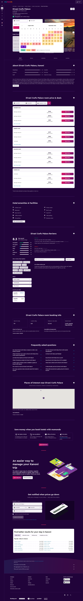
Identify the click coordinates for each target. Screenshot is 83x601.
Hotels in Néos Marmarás (48, 548)
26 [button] (30, 43)
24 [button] (24, 43)
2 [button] (52, 32)
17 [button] (24, 40)
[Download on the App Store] (66, 582)
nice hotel (24, 264)
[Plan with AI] (2, 16)
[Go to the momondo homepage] (8, 1)
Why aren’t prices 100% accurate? (21, 569)
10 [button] (24, 37)
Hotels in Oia (46, 544)
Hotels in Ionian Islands (36, 6)
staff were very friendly (17, 262)
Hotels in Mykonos (47, 541)
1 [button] (39, 32)
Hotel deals (14, 6)
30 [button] (22, 46)
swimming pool (27, 262)
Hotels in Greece (28, 6)
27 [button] (33, 43)
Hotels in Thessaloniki (18, 544)
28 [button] (36, 43)
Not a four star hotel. (41, 248)
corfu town (15, 270)
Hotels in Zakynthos (18, 548)
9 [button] (52, 35)
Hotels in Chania (47, 543)
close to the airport (24, 267)
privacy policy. (34, 519)
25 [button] (27, 43)
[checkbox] (19, 293)
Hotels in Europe (21, 6)
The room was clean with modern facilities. (45, 239)
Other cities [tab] (17, 535)
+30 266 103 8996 (16, 14)
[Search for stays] (2, 8)
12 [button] (30, 37)
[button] (2, 2)
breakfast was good (17, 264)
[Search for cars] (2, 11)
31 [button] (24, 46)
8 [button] (39, 35)
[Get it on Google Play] (66, 579)
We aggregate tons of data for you (21, 566)
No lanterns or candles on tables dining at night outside (47, 250)
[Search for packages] (2, 13)
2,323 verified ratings (24, 16)
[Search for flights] (2, 5)
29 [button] (39, 43)
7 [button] (36, 35)
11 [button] (27, 37)
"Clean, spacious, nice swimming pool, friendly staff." (47, 243)
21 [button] (36, 40)
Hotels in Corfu (47, 546)
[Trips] (2, 19)
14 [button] (36, 37)
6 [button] (33, 35)
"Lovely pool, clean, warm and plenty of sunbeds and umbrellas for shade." (51, 241)
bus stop (20, 270)
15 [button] (39, 37)
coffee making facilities (17, 272)
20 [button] (33, 40)
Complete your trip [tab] (43, 535)
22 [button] (39, 40)
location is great (27, 270)
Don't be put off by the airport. (43, 251)
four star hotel (16, 267)
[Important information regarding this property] (74, 315)
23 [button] (22, 43)
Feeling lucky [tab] (34, 535)
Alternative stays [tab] (25, 535)
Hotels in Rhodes (17, 546)
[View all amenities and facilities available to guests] (74, 203)
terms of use (28, 519)
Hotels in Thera (17, 543)
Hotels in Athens (17, 541)
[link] (43, 444)
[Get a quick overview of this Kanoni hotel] (74, 65)
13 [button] (33, 37)
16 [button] (52, 37)
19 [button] (30, 40)
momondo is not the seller (20, 564)
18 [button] (27, 40)
